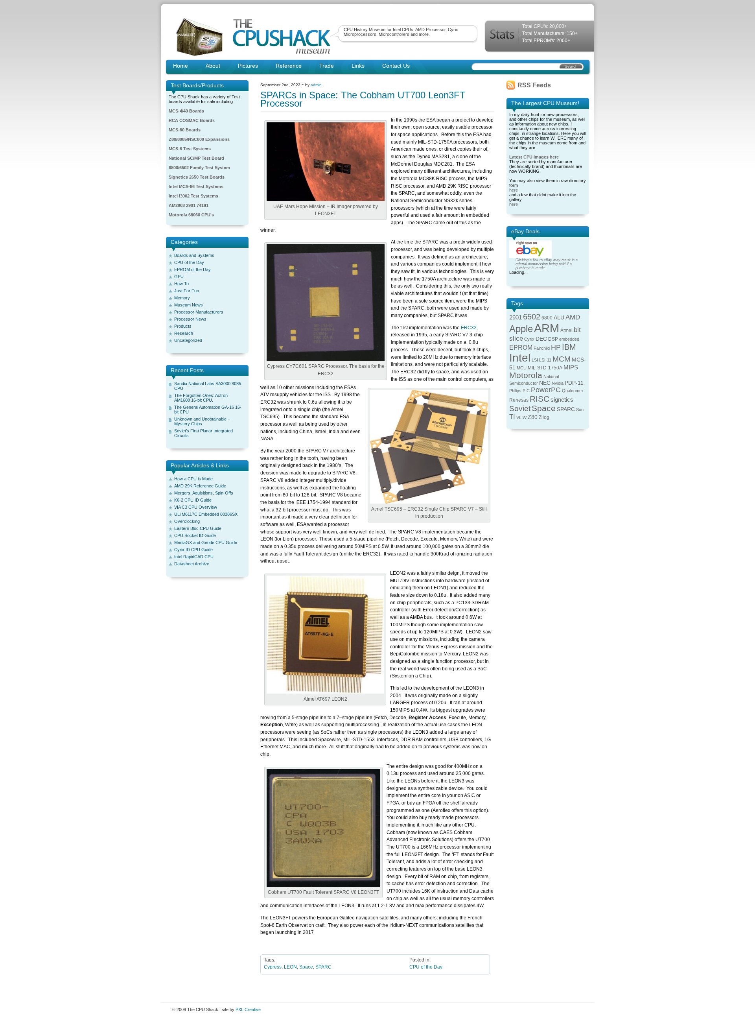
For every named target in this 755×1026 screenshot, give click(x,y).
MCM (561, 359)
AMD (572, 317)
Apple (521, 328)
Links (358, 66)
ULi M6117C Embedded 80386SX (206, 514)
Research (183, 333)
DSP (553, 339)
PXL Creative (248, 1009)
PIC (526, 390)
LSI (535, 360)
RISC (539, 398)
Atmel (566, 330)
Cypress (273, 967)
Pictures (248, 66)
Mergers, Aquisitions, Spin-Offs (203, 493)
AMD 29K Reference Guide (200, 485)
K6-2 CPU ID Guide (193, 500)
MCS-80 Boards (185, 129)
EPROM (520, 347)
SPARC (323, 967)
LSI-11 (545, 360)
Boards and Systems (194, 255)
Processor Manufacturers (198, 312)
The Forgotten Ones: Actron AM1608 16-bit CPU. (201, 397)
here (513, 190)
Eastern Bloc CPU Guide (197, 528)
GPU (179, 276)
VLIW (521, 417)
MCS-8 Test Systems (190, 148)
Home (180, 66)
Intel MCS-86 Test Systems (196, 186)
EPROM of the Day (192, 269)
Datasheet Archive (191, 563)
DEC (541, 339)
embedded (569, 339)
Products (183, 326)
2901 (515, 317)
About (213, 66)
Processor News (190, 319)
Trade (326, 66)
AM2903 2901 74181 (188, 205)
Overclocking (187, 521)
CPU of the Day (189, 262)
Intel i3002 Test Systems (193, 196)
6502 (531, 316)
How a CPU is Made (193, 478)
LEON (290, 967)
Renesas (518, 400)
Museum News (188, 305)
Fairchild (542, 348)
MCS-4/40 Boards (186, 111)
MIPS (570, 367)
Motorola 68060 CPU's (191, 214)
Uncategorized (188, 340)
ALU (559, 318)
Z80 (533, 417)
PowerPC (546, 390)
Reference (289, 66)
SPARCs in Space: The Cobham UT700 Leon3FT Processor (363, 99)
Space (306, 967)
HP (556, 347)
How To (181, 283)
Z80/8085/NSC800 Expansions (199, 139)
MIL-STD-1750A (545, 368)
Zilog (544, 417)
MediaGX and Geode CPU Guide (205, 542)
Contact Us (396, 66)
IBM (569, 347)
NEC (545, 383)
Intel (519, 358)
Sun (580, 409)
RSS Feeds (534, 85)
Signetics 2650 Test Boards (197, 177)
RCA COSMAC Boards (192, 120)
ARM (546, 327)
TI (512, 417)
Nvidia (557, 383)
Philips (515, 390)
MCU (522, 367)
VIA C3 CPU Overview (195, 507)
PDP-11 (574, 383)
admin (316, 85)
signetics (562, 400)
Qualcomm (572, 390)
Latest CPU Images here (534, 157)
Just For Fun (186, 290)
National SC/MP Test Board (196, 158)
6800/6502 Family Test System (199, 167)
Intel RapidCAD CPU (194, 556)
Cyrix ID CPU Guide (193, 549)
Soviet (519, 408)
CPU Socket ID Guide (195, 535)
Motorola (525, 375)
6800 (546, 318)
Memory (182, 297)
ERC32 (469, 327)
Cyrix (529, 339)
